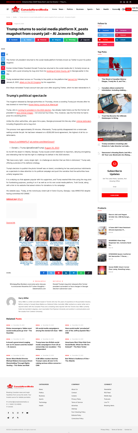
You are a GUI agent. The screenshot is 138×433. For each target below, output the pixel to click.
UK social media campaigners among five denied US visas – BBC (49, 329)
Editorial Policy (76, 415)
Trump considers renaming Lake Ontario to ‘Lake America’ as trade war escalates (115, 145)
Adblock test (11, 199)
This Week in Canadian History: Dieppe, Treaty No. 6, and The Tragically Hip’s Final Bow (114, 80)
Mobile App (108, 396)
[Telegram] (3, 72)
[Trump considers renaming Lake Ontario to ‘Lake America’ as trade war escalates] (115, 131)
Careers (74, 396)
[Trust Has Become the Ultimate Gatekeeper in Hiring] (115, 103)
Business (80, 9)
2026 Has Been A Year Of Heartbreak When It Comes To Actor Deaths (41, 263)
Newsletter (107, 389)
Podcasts (107, 399)
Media (9, 23)
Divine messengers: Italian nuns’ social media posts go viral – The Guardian (19, 330)
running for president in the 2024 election (34, 110)
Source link (10, 223)
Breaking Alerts (109, 405)
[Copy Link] (3, 82)
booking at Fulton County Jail (58, 71)
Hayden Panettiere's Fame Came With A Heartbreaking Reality (41, 244)
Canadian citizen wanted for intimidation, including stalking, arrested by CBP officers (114, 89)
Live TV (106, 402)
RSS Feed (107, 392)
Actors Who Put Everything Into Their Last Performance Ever (56, 263)
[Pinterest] (3, 68)
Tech (98, 9)
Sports (90, 9)
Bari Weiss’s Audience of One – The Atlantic (77, 360)
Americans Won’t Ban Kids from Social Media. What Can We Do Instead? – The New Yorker (78, 344)
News (61, 9)
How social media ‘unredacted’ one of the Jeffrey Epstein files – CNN (78, 330)
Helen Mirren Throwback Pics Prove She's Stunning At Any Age (26, 244)
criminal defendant (83, 121)
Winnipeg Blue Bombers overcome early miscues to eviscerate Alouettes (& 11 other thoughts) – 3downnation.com (28, 286)
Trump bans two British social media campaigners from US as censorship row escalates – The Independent (48, 345)
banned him (72, 79)
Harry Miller (23, 298)
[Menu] (8, 9)
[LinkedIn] (3, 63)
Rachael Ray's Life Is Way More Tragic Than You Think (26, 263)
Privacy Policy (76, 399)
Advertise (75, 405)
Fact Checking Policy (78, 412)
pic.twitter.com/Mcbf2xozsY (42, 142)
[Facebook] (3, 54)
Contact (74, 392)
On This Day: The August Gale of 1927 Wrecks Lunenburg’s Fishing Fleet (45, 2)
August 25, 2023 (52, 148)
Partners (127, 9)
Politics (70, 9)
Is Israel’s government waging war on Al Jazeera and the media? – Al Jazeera (19, 344)
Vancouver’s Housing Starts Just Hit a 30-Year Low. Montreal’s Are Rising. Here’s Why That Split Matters (116, 153)
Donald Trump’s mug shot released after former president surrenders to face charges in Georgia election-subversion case (70, 286)
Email (114, 186)
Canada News (103, 75)
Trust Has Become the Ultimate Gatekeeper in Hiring (114, 117)
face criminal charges (24, 113)
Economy (116, 9)
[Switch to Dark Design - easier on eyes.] (122, 9)
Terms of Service (77, 402)
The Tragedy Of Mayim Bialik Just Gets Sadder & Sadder (56, 244)
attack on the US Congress (30, 82)
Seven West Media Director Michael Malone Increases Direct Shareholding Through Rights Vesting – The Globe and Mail (19, 362)
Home (54, 9)
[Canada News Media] (30, 9)
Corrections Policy (77, 418)
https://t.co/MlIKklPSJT (19, 142)
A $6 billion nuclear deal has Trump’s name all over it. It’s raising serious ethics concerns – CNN (49, 362)
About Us (75, 389)
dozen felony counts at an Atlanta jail (43, 104)
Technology (43, 402)
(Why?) (20, 199)
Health (106, 9)
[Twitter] (3, 59)
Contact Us (128, 429)
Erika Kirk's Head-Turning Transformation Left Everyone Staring (71, 263)
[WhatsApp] (3, 77)
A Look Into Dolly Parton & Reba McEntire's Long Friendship (72, 244)
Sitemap (74, 409)
